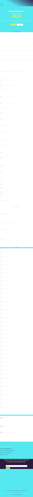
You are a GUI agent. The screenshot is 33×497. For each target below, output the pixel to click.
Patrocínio (26, 490)
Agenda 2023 (21, 490)
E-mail (6, 464)
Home (6, 490)
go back (13, 24)
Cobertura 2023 (11, 490)
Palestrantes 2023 (16, 490)
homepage (20, 24)
